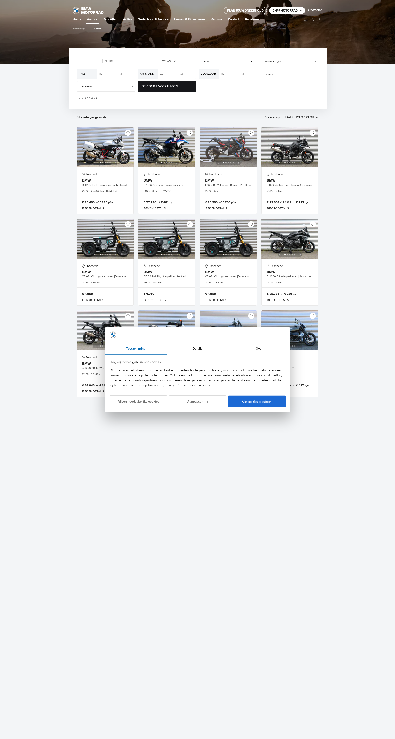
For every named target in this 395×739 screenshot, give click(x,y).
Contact (233, 19)
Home (77, 19)
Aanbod (92, 19)
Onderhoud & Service (153, 19)
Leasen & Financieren (189, 19)
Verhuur (216, 19)
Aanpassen (195, 401)
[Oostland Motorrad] (319, 19)
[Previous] (94, 162)
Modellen (110, 19)
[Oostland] (88, 10)
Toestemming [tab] (135, 348)
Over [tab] (259, 348)
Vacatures (252, 19)
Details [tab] (198, 348)
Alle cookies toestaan (257, 401)
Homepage (79, 28)
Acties (127, 19)
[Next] (115, 162)
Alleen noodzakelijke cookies (138, 401)
